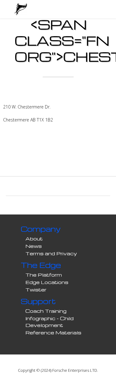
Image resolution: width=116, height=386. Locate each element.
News (33, 246)
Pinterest (76, 153)
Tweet (52, 153)
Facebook (39, 153)
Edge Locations (46, 282)
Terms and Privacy (51, 253)
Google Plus (64, 153)
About (34, 238)
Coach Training (46, 311)
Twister (35, 289)
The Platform (43, 275)
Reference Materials (53, 332)
